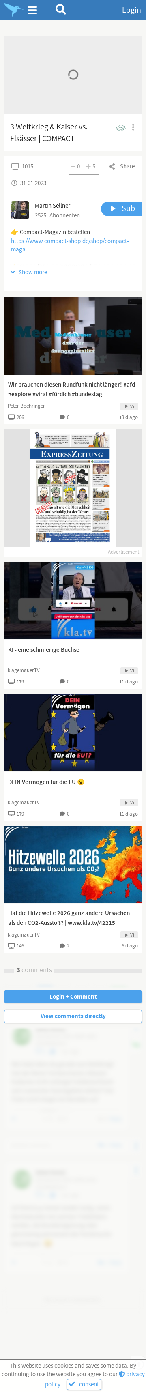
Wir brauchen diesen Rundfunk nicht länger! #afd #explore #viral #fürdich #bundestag (71, 390)
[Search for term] (61, 9)
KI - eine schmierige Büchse (43, 650)
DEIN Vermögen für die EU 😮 (46, 782)
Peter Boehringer (26, 406)
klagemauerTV (24, 670)
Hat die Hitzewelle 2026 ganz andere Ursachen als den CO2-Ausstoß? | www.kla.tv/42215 (69, 918)
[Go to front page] (14, 10)
